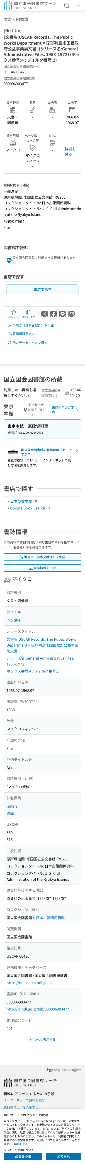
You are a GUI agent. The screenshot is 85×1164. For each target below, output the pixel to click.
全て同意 (63, 1156)
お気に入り (13, 316)
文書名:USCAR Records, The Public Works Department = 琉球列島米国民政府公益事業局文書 (42, 644)
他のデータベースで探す (29, 342)
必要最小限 (23, 1156)
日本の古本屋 (21, 501)
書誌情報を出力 (23, 333)
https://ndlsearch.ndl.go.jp (29, 982)
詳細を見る (70, 151)
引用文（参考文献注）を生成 (33, 325)
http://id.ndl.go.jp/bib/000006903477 (38, 1009)
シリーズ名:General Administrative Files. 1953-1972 (40, 661)
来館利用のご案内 (63, 409)
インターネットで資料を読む (24, 1100)
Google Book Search (28, 508)
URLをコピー (28, 316)
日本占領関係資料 (50, 917)
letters (12, 806)
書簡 (10, 813)
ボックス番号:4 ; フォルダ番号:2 (33, 671)
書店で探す (43, 289)
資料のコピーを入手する (21, 1107)
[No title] (14, 620)
